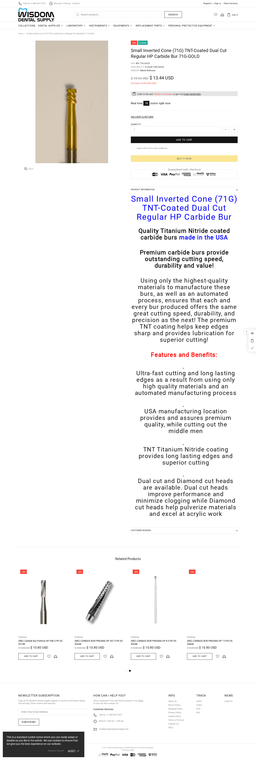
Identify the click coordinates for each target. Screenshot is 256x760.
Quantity (136, 124)
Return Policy (174, 705)
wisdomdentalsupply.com (36, 14)
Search (173, 14)
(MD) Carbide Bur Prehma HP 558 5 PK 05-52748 (40, 642)
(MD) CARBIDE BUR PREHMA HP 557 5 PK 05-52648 (99, 642)
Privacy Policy (174, 712)
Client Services (231, 3)
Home (20, 33)
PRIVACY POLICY (56, 751)
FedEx (199, 705)
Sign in (217, 3)
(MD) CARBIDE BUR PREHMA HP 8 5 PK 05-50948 (154, 642)
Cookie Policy (174, 716)
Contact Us (173, 724)
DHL (198, 712)
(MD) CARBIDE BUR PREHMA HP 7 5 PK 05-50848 (210, 642)
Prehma (22, 637)
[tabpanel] (156, 618)
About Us (172, 701)
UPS (198, 709)
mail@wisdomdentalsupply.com (114, 729)
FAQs (140, 701)
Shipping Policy (175, 709)
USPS (199, 701)
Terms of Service (176, 720)
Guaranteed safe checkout (184, 169)
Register (207, 3)
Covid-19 (228, 701)
